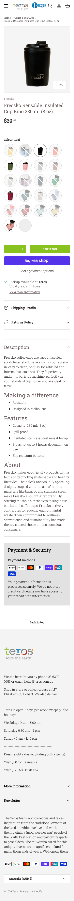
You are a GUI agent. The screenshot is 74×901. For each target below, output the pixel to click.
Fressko (9, 98)
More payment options (37, 271)
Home (7, 17)
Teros (15, 891)
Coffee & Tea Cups (24, 17)
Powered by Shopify (31, 891)
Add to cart (49, 249)
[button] (67, 6)
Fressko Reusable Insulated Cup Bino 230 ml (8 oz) (32, 20)
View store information (24, 292)
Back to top (37, 622)
